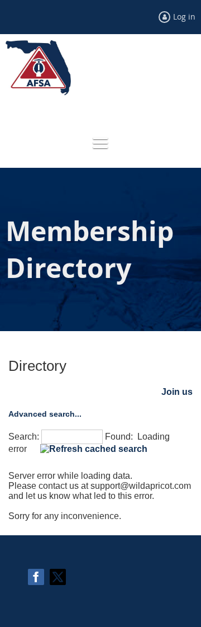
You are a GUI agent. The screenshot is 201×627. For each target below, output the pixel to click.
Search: (23, 436)
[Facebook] (36, 577)
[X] (58, 577)
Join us (177, 392)
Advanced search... (45, 413)
